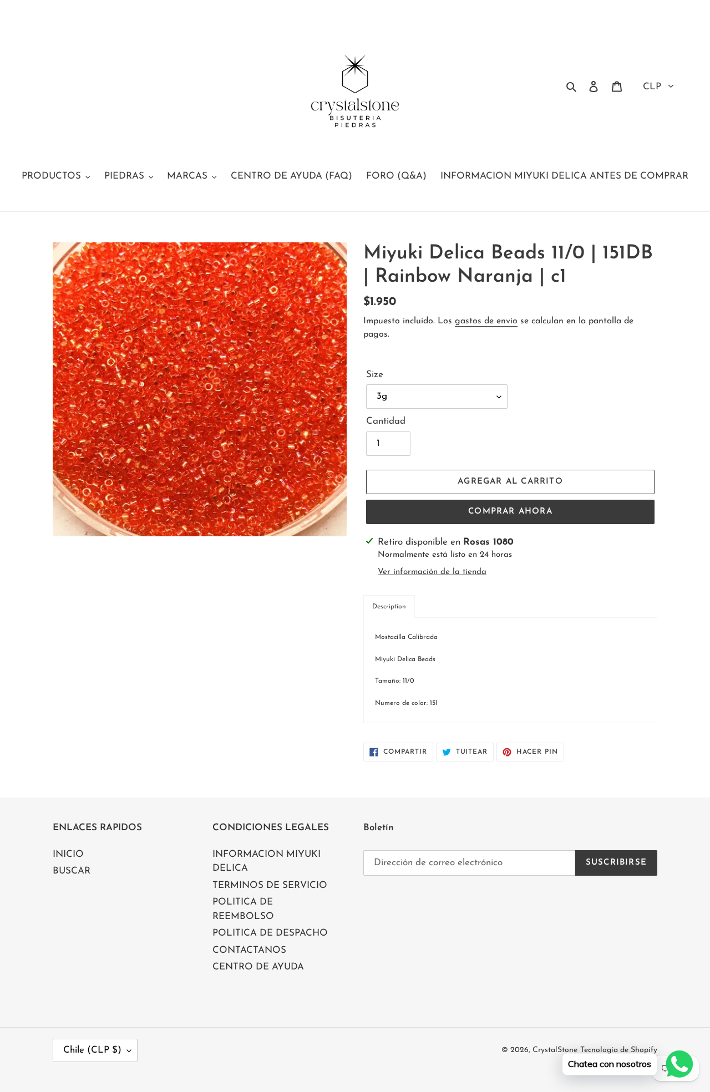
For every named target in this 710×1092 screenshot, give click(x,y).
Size (374, 374)
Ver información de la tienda (432, 572)
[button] (389, 606)
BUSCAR (71, 871)
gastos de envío (486, 321)
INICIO (68, 854)
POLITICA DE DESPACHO (270, 933)
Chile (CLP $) (92, 1050)
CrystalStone (554, 1050)
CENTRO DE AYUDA (258, 967)
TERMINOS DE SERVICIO (269, 885)
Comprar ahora (510, 511)
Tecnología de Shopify (618, 1050)
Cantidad (385, 421)
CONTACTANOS (249, 950)
